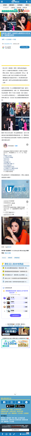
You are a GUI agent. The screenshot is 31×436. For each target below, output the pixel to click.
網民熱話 (3, 418)
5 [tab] (18, 9)
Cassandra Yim (8, 44)
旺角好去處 (4, 413)
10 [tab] (16, 11)
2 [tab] (13, 9)
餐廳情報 (14, 413)
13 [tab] (16, 13)
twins (4, 257)
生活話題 (8, 39)
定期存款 (24, 7)
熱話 (14, 39)
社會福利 (26, 413)
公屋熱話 (13, 7)
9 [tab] (15, 11)
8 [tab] (13, 11)
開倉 (11, 409)
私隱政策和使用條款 (16, 427)
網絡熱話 (17, 257)
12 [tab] (19, 11)
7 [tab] (12, 11)
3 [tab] (15, 9)
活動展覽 (3, 409)
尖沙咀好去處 (17, 409)
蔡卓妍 (9, 247)
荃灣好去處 (20, 411)
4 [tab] (16, 9)
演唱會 (5, 5)
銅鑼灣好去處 (4, 411)
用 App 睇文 (25, 47)
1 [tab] (12, 9)
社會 (9, 413)
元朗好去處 (12, 411)
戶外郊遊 (20, 413)
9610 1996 (8, 253)
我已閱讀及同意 (15, 430)
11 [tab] (18, 11)
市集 (8, 409)
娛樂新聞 (19, 7)
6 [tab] (19, 9)
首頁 (3, 39)
